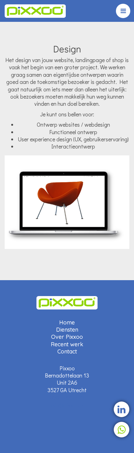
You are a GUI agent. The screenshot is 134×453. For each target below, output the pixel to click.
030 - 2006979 (67, 397)
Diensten (67, 329)
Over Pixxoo (67, 336)
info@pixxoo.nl (67, 405)
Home (67, 322)
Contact (67, 351)
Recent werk (67, 344)
